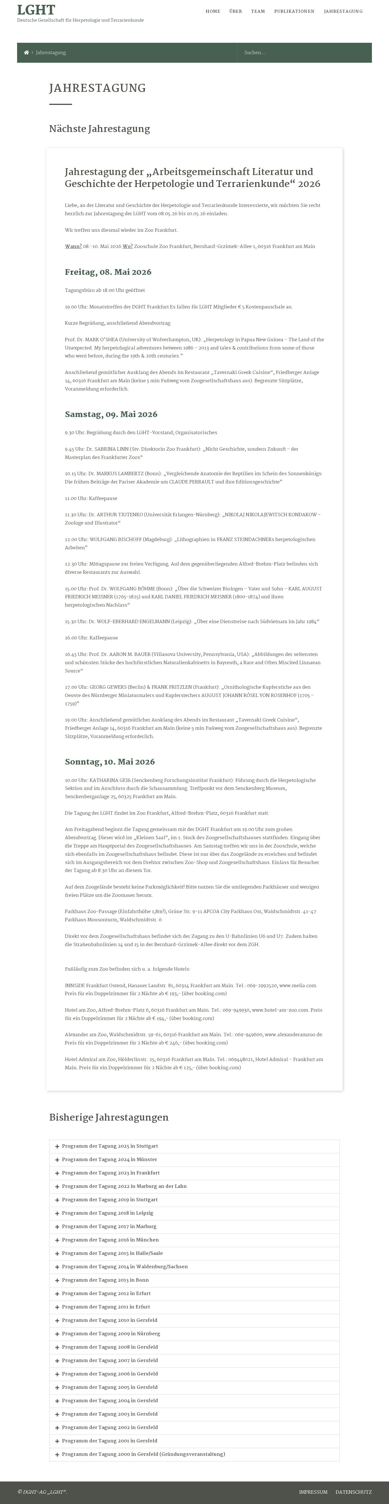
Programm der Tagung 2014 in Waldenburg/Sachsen (125, 1267)
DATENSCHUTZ (354, 1492)
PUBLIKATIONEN (294, 11)
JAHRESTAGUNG (343, 11)
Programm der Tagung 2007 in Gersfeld (110, 1361)
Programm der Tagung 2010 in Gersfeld (109, 1320)
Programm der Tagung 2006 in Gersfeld (110, 1374)
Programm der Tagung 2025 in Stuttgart (110, 1146)
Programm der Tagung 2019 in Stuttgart (110, 1200)
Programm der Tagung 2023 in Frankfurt (111, 1173)
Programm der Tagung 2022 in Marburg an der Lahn (124, 1186)
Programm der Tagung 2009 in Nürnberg (111, 1334)
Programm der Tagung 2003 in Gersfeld (110, 1414)
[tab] (194, 1146)
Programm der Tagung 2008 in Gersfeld (110, 1347)
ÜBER (236, 11)
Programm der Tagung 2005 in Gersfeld (110, 1387)
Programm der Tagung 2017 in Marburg (109, 1227)
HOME (213, 11)
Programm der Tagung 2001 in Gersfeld (109, 1441)
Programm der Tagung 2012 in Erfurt (106, 1294)
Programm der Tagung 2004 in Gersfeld (110, 1401)
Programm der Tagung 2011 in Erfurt (106, 1307)
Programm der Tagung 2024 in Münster (109, 1160)
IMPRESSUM (313, 1492)
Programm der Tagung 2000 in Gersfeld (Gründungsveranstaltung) (143, 1454)
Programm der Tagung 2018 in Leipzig (107, 1213)
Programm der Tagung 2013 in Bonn (105, 1280)
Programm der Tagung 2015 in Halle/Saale (112, 1253)
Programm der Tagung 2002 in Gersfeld (110, 1428)
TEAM (258, 11)
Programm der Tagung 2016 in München (110, 1240)
